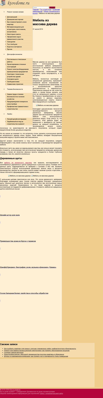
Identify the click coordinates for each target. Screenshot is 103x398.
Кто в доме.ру (15, 390)
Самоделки (11, 42)
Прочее (9, 49)
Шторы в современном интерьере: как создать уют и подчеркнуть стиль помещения (36, 356)
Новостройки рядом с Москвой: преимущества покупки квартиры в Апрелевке (34, 354)
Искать (52, 7)
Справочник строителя (15, 84)
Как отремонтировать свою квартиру (17, 23)
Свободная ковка (13, 81)
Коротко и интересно (14, 47)
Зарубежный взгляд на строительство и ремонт (15, 123)
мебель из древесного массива (18, 163)
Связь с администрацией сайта (51, 393)
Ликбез (9, 114)
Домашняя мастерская (15, 19)
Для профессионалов (14, 54)
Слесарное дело (13, 79)
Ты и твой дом (12, 44)
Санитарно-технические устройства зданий (15, 75)
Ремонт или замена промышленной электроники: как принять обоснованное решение (37, 351)
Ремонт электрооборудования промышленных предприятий (18, 70)
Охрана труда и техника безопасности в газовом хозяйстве (15, 96)
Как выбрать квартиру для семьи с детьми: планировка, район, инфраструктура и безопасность (40, 349)
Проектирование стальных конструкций (16, 65)
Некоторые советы (14, 34)
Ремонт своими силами (15, 12)
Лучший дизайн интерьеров (16, 119)
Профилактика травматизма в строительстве (17, 108)
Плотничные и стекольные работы (16, 61)
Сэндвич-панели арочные (13, 352)
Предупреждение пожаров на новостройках (17, 103)
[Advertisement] (31, 141)
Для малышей (12, 17)
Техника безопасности (15, 89)
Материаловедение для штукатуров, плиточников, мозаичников (16, 29)
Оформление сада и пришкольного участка (15, 38)
